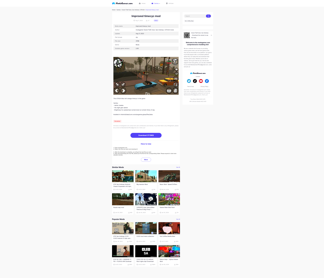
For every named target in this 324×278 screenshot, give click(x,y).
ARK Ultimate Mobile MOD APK (197, 101)
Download (146, 135)
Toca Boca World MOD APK (197, 99)
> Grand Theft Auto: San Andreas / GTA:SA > (133, 9)
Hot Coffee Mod (189, 21)
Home (113, 9)
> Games (118, 9)
